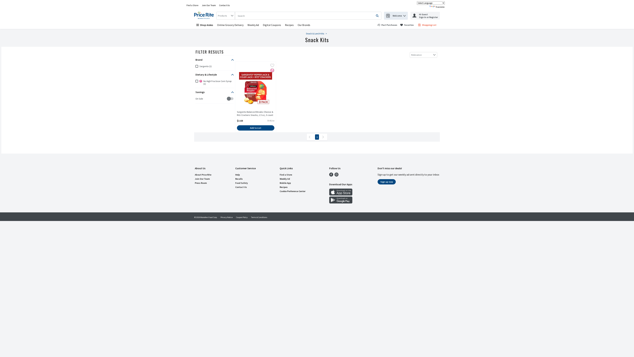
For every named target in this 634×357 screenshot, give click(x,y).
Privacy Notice (227, 217)
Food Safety (241, 182)
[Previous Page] (310, 137)
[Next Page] (324, 137)
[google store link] (340, 202)
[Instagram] (336, 175)
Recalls (239, 178)
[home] (204, 15)
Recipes (289, 25)
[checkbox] (197, 99)
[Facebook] (331, 175)
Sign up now (386, 181)
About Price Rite (203, 174)
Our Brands (304, 25)
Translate (440, 6)
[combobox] (225, 16)
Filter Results (209, 52)
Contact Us (224, 5)
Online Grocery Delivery (230, 25)
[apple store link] (340, 194)
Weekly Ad (253, 25)
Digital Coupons (272, 25)
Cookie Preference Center (292, 191)
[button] (429, 24)
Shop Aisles (206, 25)
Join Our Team (209, 5)
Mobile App (285, 182)
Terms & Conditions (259, 217)
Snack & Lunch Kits (315, 33)
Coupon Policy (242, 217)
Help (237, 174)
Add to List (255, 127)
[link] (387, 25)
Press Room (201, 182)
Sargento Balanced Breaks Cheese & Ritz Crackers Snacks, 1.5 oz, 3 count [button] (255, 113)
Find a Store (192, 5)
